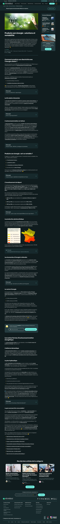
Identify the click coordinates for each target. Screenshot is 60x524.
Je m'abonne (41, 494)
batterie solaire (19, 130)
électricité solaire (12, 73)
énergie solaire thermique (23, 85)
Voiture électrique (38, 511)
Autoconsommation (39, 509)
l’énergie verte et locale (9, 396)
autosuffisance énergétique (10, 139)
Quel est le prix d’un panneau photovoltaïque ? (16, 453)
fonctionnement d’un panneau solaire (24, 65)
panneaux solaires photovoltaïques (29, 100)
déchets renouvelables (12, 412)
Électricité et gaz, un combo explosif (14, 451)
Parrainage (48, 504)
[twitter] (39, 498)
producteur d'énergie (28, 136)
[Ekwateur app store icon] (47, 499)
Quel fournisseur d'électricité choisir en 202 (15, 436)
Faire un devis (48, 49)
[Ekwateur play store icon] (54, 499)
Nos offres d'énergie (7, 502)
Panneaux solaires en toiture (18, 504)
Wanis (45, 31)
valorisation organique (29, 412)
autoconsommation (9, 123)
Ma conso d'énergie (39, 504)
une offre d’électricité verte (23, 393)
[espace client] (56, 3)
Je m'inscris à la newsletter (31, 329)
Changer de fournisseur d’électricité (7, 512)
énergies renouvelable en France (31, 391)
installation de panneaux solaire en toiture (15, 83)
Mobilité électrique (28, 502)
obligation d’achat (17, 293)
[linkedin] (43, 498)
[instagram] (41, 498)
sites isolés (24, 372)
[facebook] (37, 498)
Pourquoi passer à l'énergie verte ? (13, 448)
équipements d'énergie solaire (11, 78)
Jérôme (45, 26)
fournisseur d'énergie (32, 293)
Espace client (49, 502)
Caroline (7, 49)
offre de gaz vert (23, 422)
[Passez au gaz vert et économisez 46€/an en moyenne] (30, 9)
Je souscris (52, 3)
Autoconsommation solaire (18, 502)
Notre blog (37, 502)
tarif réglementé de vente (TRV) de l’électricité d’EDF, (22, 267)
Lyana (42, 481)
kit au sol (34, 126)
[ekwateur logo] (8, 4)
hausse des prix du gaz (26, 417)
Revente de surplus (17, 507)
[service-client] (56, 1)
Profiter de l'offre (51, 8)
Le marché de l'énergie (39, 507)
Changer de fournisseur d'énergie (7, 510)
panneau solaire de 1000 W (19, 186)
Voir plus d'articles (30, 486)
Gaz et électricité (6, 507)
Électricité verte (6, 504)
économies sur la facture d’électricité (15, 165)
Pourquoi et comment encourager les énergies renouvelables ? (19, 446)
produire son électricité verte (17, 125)
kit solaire (8, 100)
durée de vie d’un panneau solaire (12, 316)
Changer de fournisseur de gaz (8, 514)
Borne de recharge (28, 504)
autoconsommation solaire (11, 342)
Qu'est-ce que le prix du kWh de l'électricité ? (16, 441)
